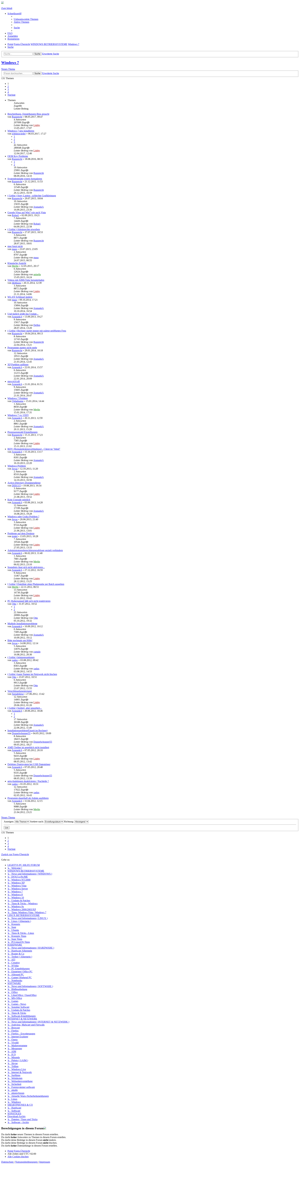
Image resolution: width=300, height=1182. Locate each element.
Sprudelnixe (18, 694)
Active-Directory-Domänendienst (24, 482)
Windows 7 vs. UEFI (18, 415)
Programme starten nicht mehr (22, 347)
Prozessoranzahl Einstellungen (23, 432)
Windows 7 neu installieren (21, 131)
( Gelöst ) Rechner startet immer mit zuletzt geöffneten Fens (37, 330)
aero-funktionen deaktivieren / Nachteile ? (28, 781)
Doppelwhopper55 (21, 733)
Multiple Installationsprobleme (22, 623)
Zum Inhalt (6, 8)
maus (14, 249)
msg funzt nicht (15, 246)
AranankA (38, 207)
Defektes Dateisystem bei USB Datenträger (29, 764)
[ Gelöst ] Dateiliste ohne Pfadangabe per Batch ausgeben (36, 584)
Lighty (36, 125)
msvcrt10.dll (14, 381)
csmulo (36, 651)
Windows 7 (10, 63)
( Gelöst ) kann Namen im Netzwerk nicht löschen (32, 674)
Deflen (36, 325)
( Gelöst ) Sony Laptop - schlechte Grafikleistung (32, 195)
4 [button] (8, 92)
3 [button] (8, 89)
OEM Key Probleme (18, 156)
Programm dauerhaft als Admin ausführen (28, 798)
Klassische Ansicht (17, 263)
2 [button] (8, 86)
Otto (14, 603)
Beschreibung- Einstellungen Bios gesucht (28, 114)
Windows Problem (17, 466)
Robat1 (15, 215)
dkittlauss (16, 283)
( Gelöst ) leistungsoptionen (21, 657)
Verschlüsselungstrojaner (20, 691)
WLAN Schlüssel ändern (20, 297)
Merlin (15, 266)
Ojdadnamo (17, 401)
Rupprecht (17, 116)
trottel (15, 536)
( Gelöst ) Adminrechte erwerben (24, 229)
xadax (15, 660)
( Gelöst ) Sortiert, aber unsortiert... (25, 708)
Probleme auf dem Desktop (21, 533)
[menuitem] (26, 19)
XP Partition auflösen (18, 364)
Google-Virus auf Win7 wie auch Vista (27, 212)
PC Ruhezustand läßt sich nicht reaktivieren (29, 601)
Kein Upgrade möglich (19, 499)
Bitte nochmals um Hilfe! (20, 640)
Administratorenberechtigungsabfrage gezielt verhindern (35, 550)
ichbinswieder (19, 133)
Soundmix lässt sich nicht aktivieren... (26, 567)
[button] (11, 95)
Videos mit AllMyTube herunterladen (26, 280)
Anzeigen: (9, 821)
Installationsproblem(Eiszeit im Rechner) (28, 730)
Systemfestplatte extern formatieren (25, 178)
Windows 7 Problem (18, 398)
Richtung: (69, 821)
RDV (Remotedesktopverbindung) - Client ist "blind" (34, 449)
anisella (37, 274)
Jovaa (15, 468)
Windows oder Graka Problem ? (23, 516)
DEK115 (16, 485)
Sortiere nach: (37, 821)
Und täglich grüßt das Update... (23, 314)
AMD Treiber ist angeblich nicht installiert (28, 747)
